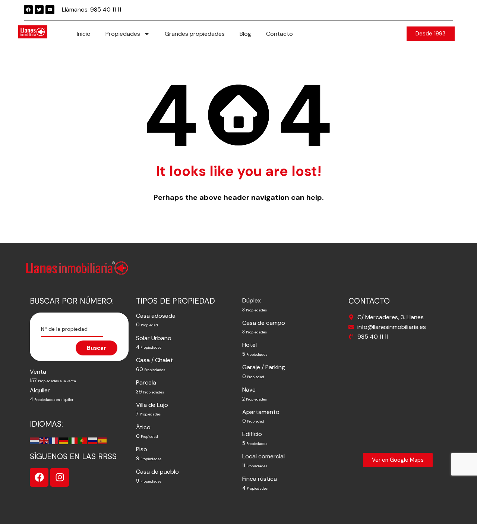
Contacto (279, 34)
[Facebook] (28, 9)
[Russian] (93, 440)
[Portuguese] (83, 440)
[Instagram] (59, 477)
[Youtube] (49, 9)
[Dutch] (35, 440)
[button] (431, 33)
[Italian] (73, 440)
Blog (245, 34)
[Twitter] (39, 9)
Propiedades (122, 34)
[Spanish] (102, 440)
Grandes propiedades (195, 34)
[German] (64, 440)
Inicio (84, 34)
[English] (44, 440)
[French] (54, 440)
